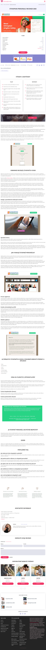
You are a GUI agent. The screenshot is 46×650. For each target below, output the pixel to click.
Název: (2, 543)
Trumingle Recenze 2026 (31, 602)
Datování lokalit (22, 633)
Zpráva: (2, 548)
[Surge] (3, 598)
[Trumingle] (25, 602)
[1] (6, 541)
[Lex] (3, 607)
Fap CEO (20, 628)
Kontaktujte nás (3, 626)
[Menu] (44, 1)
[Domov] (6, 1)
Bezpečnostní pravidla (4, 628)
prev (21, 588)
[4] (9, 541)
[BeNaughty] (16, 59)
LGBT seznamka (22, 631)
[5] (10, 541)
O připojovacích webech (5, 625)
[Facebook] (37, 65)
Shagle (12, 629)
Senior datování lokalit (15, 640)
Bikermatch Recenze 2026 (32, 598)
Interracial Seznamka (14, 634)
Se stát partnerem (4, 629)
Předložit (5, 557)
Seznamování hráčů (22, 642)
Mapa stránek (3, 631)
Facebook (2, 519)
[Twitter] (41, 65)
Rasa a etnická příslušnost (6, 68)
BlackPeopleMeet (22, 625)
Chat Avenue (13, 623)
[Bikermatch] (25, 598)
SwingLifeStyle (13, 621)
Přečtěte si (8, 581)
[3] (8, 541)
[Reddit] (20, 614)
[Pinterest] (44, 65)
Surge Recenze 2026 (9, 598)
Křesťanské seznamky (23, 639)
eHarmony (13, 631)
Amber (14, 524)
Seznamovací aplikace (15, 633)
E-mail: (24, 543)
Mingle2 (20, 623)
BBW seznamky (13, 639)
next (25, 588)
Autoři (2, 623)
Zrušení (11, 557)
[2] (7, 541)
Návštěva (23, 52)
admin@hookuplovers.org (34, 622)
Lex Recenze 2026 (9, 606)
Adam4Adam (13, 620)
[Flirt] (29, 59)
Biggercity (13, 628)
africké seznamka (9, 178)
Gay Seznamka (21, 640)
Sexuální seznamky (14, 636)
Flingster (12, 625)
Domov (2, 620)
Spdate (20, 629)
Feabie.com (21, 626)
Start (32, 117)
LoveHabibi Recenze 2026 (10, 602)
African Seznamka (4, 70)
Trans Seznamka (14, 642)
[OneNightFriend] (23, 59)
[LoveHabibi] (3, 602)
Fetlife (20, 620)
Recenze (2, 621)
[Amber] (6, 528)
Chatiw (20, 621)
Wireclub (12, 626)
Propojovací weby (22, 634)
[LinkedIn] (39, 65)
